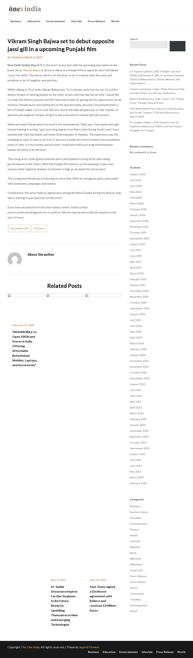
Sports (134, 587)
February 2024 (138, 349)
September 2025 (140, 238)
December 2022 (139, 430)
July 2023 (135, 390)
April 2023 (136, 407)
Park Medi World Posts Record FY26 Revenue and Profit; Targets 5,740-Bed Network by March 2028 (157, 112)
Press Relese (137, 582)
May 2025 (135, 261)
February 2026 (138, 209)
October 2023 (138, 372)
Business (16, 21)
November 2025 (139, 226)
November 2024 (139, 296)
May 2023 (135, 401)
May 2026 (135, 191)
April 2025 (136, 267)
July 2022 (135, 459)
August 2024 (137, 314)
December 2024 (139, 290)
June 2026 (136, 185)
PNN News (136, 564)
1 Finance (39, 228)
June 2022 (136, 465)
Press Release (96, 21)
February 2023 (138, 419)
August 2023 (137, 384)
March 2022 (137, 477)
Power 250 (136, 570)
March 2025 (137, 273)
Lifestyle (76, 21)
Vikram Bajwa (32, 70)
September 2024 (140, 308)
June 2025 (136, 255)
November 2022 (139, 436)
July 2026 (135, 180)
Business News (139, 512)
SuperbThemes (89, 647)
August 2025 (137, 244)
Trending (135, 599)
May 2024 (135, 331)
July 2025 (135, 250)
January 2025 (138, 285)
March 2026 (137, 203)
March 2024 (137, 343)
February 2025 (138, 279)
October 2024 (138, 302)
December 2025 (139, 220)
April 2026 (136, 197)
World (115, 21)
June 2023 (136, 395)
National (135, 547)
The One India (30, 647)
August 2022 (137, 454)
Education (34, 21)
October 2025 (138, 232)
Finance (134, 529)
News (133, 552)
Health (134, 535)
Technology (137, 593)
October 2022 (138, 442)
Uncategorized (19, 228)
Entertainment (55, 21)
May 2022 (135, 471)
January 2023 (138, 425)
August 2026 (137, 174)
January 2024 (138, 355)
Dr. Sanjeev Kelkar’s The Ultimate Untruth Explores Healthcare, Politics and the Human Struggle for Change (156, 126)
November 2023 (139, 366)
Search (134, 39)
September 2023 (140, 378)
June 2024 (136, 325)
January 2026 (138, 215)
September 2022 (140, 448)
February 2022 (138, 483)
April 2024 (136, 337)
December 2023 (139, 360)
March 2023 (137, 413)
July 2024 (135, 320)
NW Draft (135, 558)
